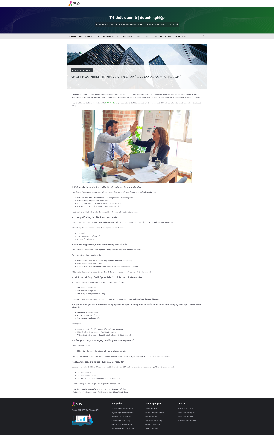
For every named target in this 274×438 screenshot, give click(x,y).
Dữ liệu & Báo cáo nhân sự (121, 417)
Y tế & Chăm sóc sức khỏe (154, 413)
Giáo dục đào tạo (151, 417)
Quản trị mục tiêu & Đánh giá (122, 424)
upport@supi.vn (190, 420)
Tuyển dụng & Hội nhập (131, 36)
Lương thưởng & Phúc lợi (152, 36)
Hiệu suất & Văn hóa (110, 36)
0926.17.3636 (188, 408)
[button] (204, 36)
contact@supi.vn (188, 413)
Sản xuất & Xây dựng (152, 424)
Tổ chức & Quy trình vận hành (122, 408)
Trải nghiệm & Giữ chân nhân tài (123, 428)
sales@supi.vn (188, 417)
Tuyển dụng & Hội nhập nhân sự (123, 413)
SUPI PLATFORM (75, 36)
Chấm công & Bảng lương (121, 420)
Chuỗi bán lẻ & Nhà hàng (153, 420)
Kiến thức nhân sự (92, 36)
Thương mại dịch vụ (152, 408)
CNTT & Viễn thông (151, 428)
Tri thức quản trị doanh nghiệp (137, 17)
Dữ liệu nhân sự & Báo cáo (175, 36)
